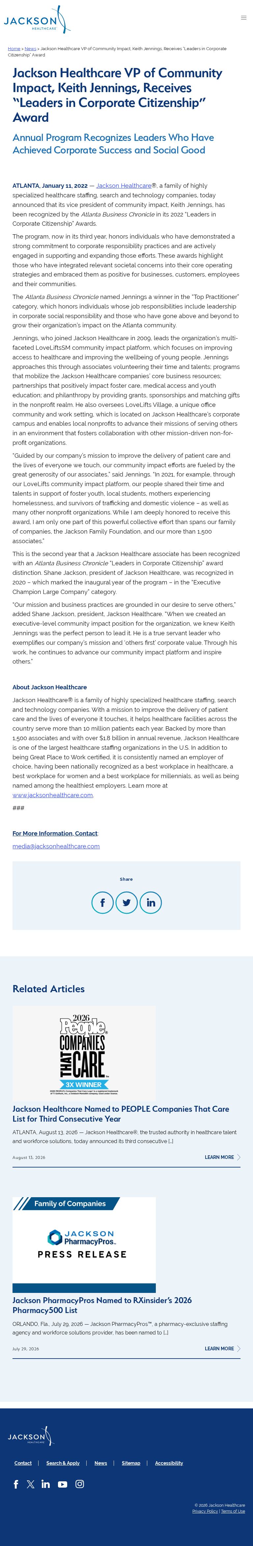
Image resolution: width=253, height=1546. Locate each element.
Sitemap (131, 1463)
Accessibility (169, 1463)
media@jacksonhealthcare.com (56, 846)
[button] (244, 19)
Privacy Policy (205, 1511)
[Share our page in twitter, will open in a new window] (127, 903)
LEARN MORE (219, 1157)
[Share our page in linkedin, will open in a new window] (151, 903)
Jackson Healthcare (124, 185)
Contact (23, 1463)
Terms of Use (233, 1511)
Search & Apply (63, 1463)
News (101, 1463)
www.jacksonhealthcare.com (53, 795)
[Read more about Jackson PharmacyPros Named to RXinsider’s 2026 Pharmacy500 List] (84, 1291)
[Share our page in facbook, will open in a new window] (103, 903)
